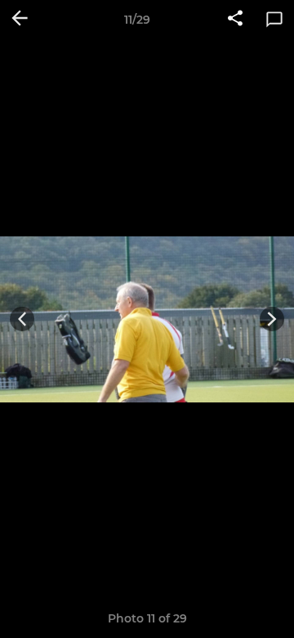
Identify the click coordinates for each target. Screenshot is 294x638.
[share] (235, 19)
